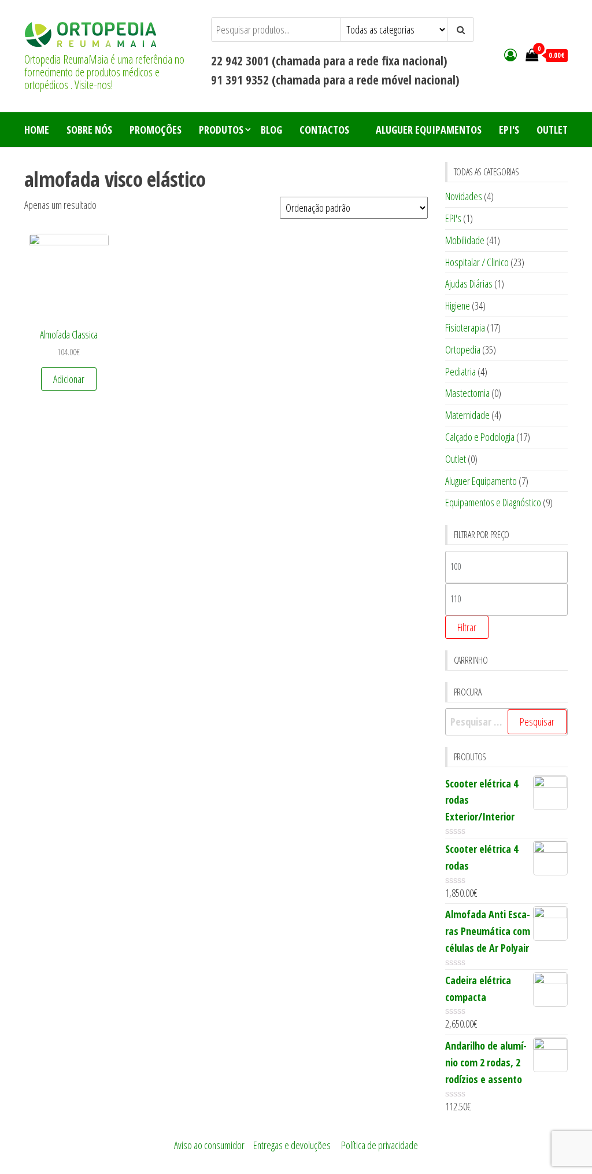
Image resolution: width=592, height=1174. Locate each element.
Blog (271, 130)
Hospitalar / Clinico (477, 262)
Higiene (457, 305)
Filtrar (466, 627)
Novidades (463, 196)
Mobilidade (464, 240)
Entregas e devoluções (292, 1145)
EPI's (509, 130)
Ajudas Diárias (469, 283)
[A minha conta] (510, 54)
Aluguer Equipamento (481, 481)
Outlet (552, 130)
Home (36, 130)
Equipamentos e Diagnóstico (493, 502)
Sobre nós (89, 130)
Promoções (156, 130)
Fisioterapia (465, 327)
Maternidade (467, 415)
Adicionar (68, 379)
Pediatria (460, 371)
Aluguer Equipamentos (429, 130)
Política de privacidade (379, 1145)
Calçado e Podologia (480, 437)
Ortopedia (462, 349)
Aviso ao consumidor (209, 1145)
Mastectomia (467, 393)
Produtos (221, 130)
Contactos (324, 130)
